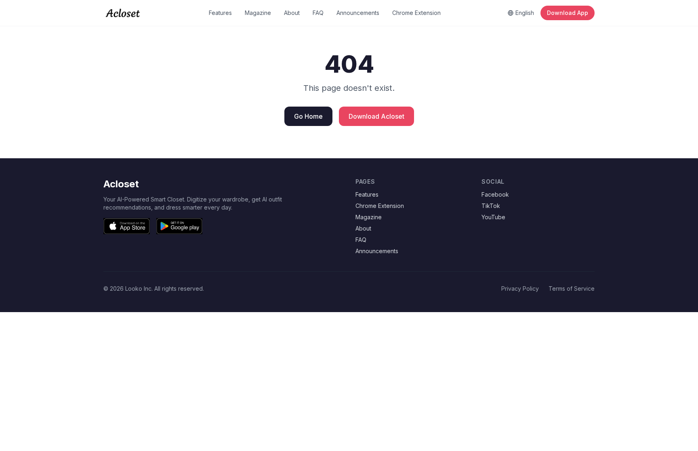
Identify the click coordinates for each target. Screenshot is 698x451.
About (292, 12)
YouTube (493, 217)
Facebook (495, 194)
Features (220, 12)
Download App (567, 12)
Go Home (308, 116)
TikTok (490, 205)
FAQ (318, 12)
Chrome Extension (416, 12)
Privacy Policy (520, 288)
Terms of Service (572, 288)
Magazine (258, 12)
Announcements (357, 12)
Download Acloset (376, 116)
